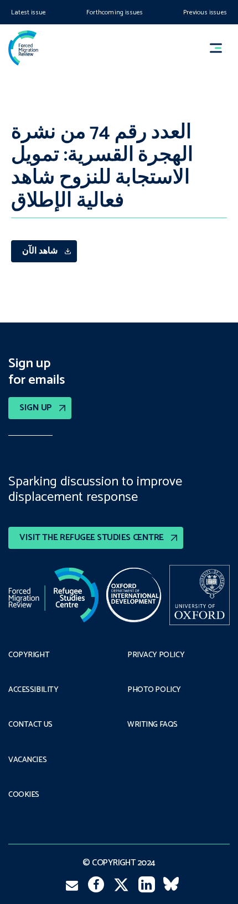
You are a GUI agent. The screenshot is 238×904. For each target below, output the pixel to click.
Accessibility (33, 690)
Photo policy (154, 690)
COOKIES (23, 795)
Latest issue (28, 12)
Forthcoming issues (114, 12)
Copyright (28, 655)
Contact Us (30, 725)
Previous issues (205, 12)
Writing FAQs (152, 725)
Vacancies (27, 760)
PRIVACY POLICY (155, 655)
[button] (221, 47)
